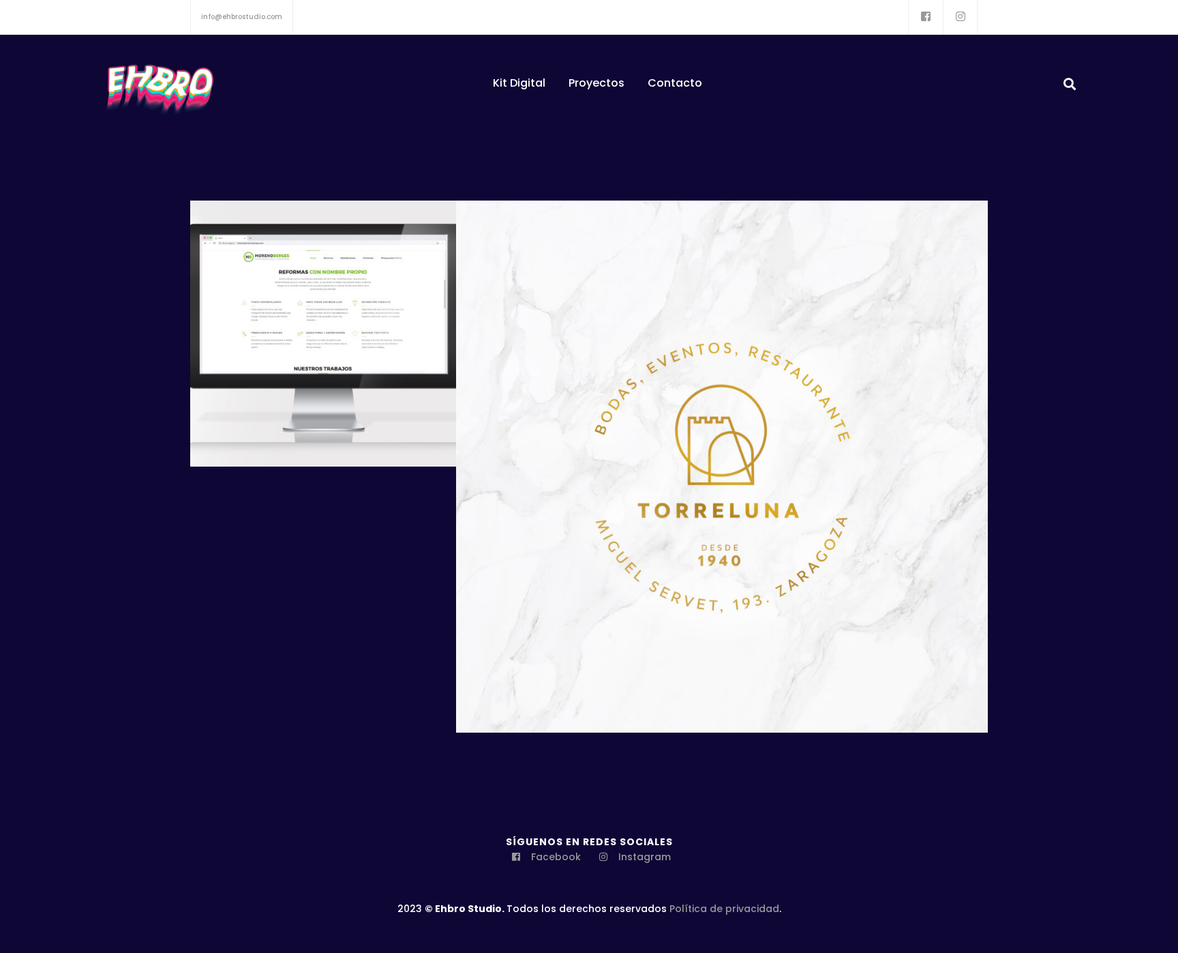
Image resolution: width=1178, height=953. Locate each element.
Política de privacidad (724, 908)
